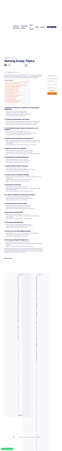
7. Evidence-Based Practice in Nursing (12, 90)
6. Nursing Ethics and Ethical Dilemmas (12, 89)
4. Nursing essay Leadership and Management (13, 86)
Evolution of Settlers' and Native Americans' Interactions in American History (36, 319)
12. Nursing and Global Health (11, 97)
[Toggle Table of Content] (28, 80)
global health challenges (25, 214)
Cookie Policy (38, 437)
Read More (20, 415)
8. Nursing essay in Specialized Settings (12, 92)
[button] (7, 449)
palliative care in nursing (17, 233)
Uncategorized (7, 57)
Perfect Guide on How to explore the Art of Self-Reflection (18, 307)
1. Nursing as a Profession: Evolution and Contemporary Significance (17, 82)
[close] (42, 437)
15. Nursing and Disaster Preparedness (12, 102)
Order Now (52, 27)
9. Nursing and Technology (10, 93)
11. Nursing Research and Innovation (12, 96)
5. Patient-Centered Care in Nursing (12, 87)
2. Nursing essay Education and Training (12, 83)
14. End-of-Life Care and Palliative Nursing (13, 100)
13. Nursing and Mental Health (11, 99)
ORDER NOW (52, 93)
